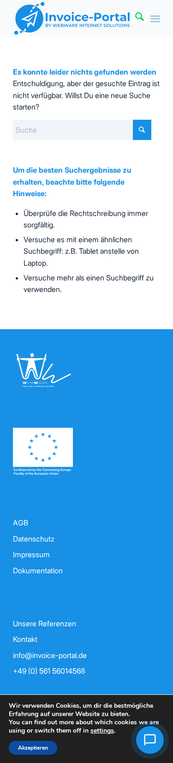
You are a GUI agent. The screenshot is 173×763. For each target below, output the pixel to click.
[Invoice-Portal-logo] (72, 18)
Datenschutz (33, 538)
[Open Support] (150, 740)
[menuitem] (135, 18)
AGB (20, 522)
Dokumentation (38, 570)
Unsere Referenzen (44, 623)
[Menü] (155, 18)
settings (102, 731)
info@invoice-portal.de (50, 655)
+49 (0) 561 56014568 (49, 671)
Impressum (31, 554)
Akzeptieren (33, 747)
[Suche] (135, 18)
